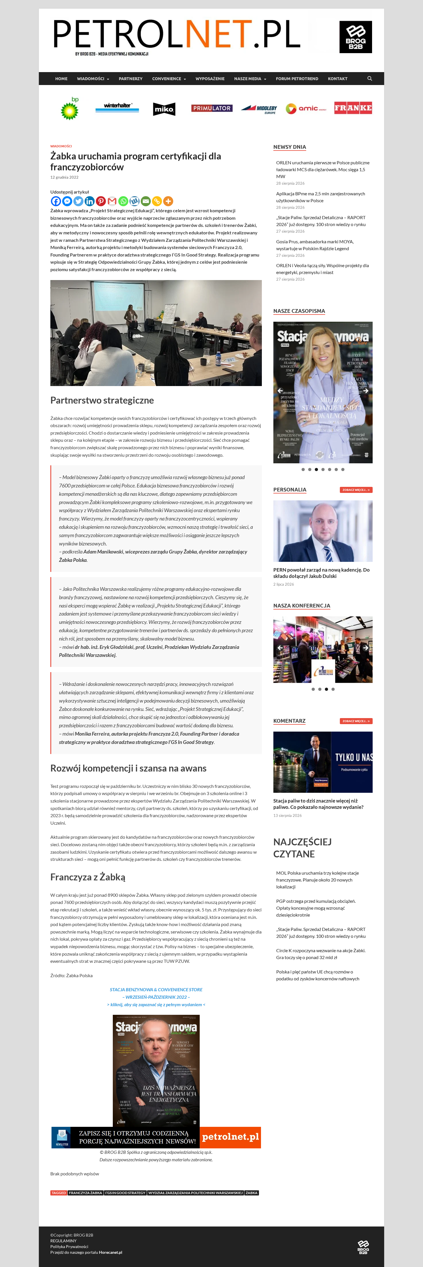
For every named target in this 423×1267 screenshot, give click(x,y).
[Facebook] (56, 201)
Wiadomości (90, 78)
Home (61, 78)
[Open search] (369, 78)
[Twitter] (78, 201)
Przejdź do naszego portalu (86, 1252)
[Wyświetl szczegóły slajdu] (323, 392)
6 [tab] (336, 469)
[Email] (146, 201)
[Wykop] (134, 201)
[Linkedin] (90, 201)
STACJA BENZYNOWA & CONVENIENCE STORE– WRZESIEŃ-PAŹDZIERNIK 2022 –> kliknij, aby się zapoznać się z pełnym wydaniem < (156, 997)
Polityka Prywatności (69, 1246)
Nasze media (247, 78)
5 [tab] (329, 469)
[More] (168, 201)
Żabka (252, 1193)
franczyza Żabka (85, 1193)
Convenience (166, 78)
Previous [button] (280, 391)
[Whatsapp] (123, 201)
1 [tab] (303, 469)
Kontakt (338, 78)
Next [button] (365, 391)
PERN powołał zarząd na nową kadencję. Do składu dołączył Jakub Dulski (321, 573)
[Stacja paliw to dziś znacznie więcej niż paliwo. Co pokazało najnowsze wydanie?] (323, 761)
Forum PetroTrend (297, 78)
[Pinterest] (101, 201)
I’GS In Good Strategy (125, 1193)
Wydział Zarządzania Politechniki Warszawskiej (195, 1193)
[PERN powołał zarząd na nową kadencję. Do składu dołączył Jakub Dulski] (323, 530)
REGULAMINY (63, 1240)
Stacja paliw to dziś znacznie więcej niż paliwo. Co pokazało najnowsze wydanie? (318, 804)
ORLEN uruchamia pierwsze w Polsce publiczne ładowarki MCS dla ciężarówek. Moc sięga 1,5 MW (322, 169)
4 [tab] (323, 469)
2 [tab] (309, 469)
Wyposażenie (210, 78)
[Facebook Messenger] (67, 201)
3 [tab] (316, 469)
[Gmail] (112, 201)
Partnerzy (130, 78)
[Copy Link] (157, 201)
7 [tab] (342, 469)
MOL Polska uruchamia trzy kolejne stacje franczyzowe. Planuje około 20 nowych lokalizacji (317, 879)
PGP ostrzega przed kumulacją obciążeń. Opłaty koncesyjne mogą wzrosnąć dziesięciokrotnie (316, 907)
